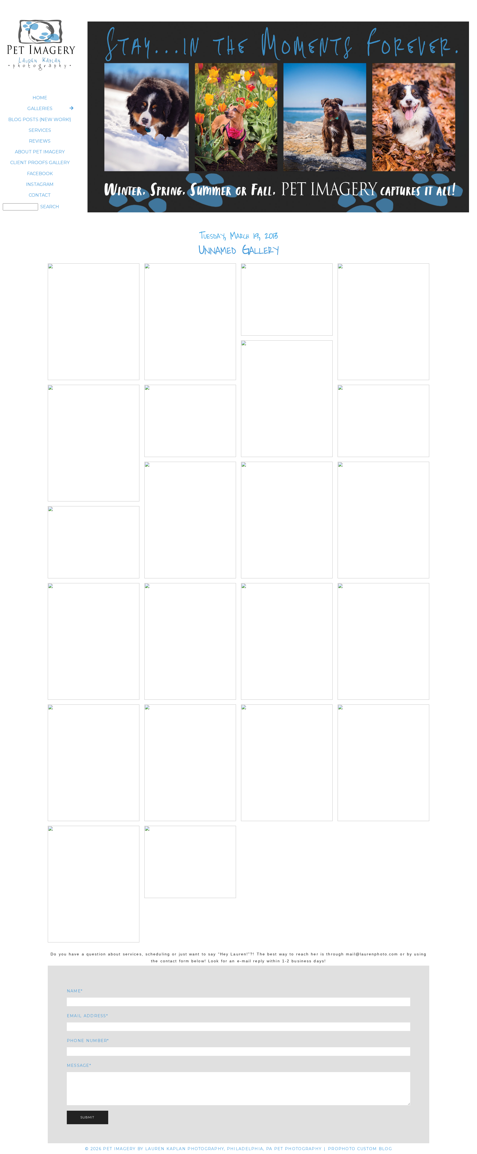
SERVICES (40, 130)
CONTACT (40, 195)
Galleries (39, 108)
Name (74, 991)
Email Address (86, 1015)
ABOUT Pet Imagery (40, 151)
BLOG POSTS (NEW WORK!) (39, 119)
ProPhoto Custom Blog (360, 1148)
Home (40, 97)
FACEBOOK (40, 173)
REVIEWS (40, 141)
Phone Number (87, 1040)
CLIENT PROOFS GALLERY (40, 162)
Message (78, 1065)
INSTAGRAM (40, 184)
